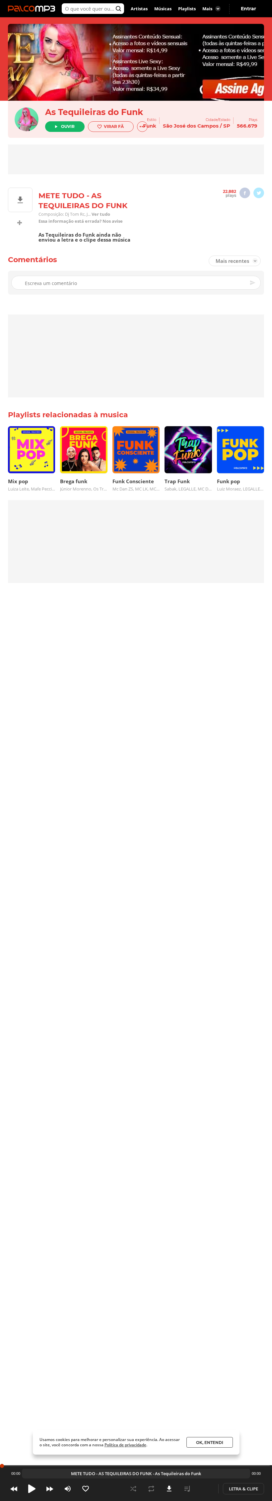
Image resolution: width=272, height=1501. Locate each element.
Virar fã (114, 126)
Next (50, 1489)
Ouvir (68, 126)
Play (32, 1489)
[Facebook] (244, 193)
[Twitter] (258, 193)
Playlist (187, 1489)
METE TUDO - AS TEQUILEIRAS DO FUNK (111, 1473)
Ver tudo (101, 214)
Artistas (139, 9)
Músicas (162, 9)
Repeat (151, 1489)
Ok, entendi (209, 1442)
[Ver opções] (142, 126)
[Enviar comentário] (253, 283)
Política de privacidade (125, 1445)
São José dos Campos (191, 126)
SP (226, 126)
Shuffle (133, 1489)
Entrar (248, 9)
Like (86, 1489)
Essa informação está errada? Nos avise (80, 221)
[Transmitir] (205, 1489)
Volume (68, 1489)
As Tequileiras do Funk (94, 112)
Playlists (187, 9)
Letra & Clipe (243, 1489)
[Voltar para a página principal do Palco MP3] (33, 9)
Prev (14, 1489)
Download (169, 1489)
